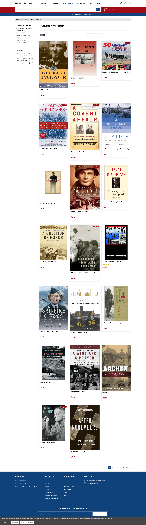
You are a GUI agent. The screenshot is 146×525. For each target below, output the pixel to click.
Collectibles (81, 3)
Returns (47, 489)
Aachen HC (106, 392)
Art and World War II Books (24, 28)
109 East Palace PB (46, 90)
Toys (91, 3)
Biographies (19, 38)
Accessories (54, 3)
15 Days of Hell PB (77, 78)
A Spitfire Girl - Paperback (49, 331)
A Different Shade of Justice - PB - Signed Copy (116, 149)
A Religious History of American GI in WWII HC (85, 273)
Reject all (15, 522)
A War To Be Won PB (46, 382)
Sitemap (47, 501)
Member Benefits (49, 492)
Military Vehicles (21, 40)
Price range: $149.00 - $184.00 (24, 63)
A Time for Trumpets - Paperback (114, 323)
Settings (6, 522)
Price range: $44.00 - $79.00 (24, 56)
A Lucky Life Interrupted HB (112, 202)
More (98, 3)
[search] (98, 9)
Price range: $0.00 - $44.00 (23, 53)
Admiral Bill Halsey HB (47, 442)
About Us (47, 484)
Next (127, 467)
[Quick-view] (53, 59)
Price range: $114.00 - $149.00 (24, 60)
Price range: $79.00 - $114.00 (24, 58)
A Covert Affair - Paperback (80, 152)
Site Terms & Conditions (51, 498)
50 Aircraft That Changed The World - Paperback (116, 72)
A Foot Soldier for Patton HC (81, 212)
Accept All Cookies (27, 522)
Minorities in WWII (21, 42)
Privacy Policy (108, 518)
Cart (46, 481)
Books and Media (68, 3)
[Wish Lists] (125, 3)
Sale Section (112, 10)
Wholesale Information (51, 495)
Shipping (47, 486)
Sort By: (89, 35)
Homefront (19, 30)
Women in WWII (20, 33)
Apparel (43, 3)
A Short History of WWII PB (111, 262)
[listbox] (97, 35)
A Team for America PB (79, 332)
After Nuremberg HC (78, 451)
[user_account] (120, 3)
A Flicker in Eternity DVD (48, 203)
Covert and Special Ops (23, 35)
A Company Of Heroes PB (48, 148)
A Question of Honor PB (48, 262)
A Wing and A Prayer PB (79, 392)
